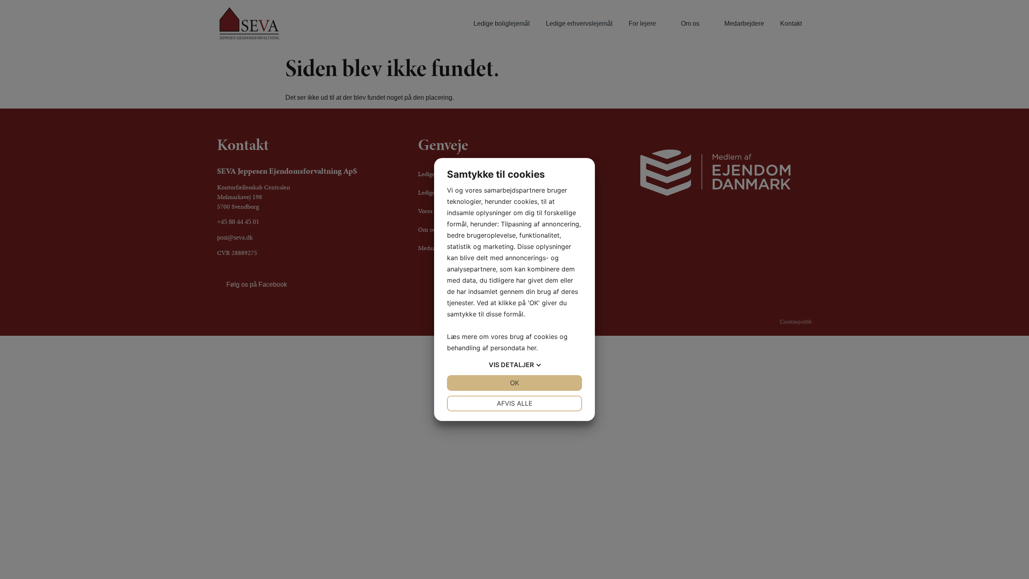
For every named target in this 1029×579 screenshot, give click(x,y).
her (531, 348)
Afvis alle (515, 403)
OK (514, 383)
